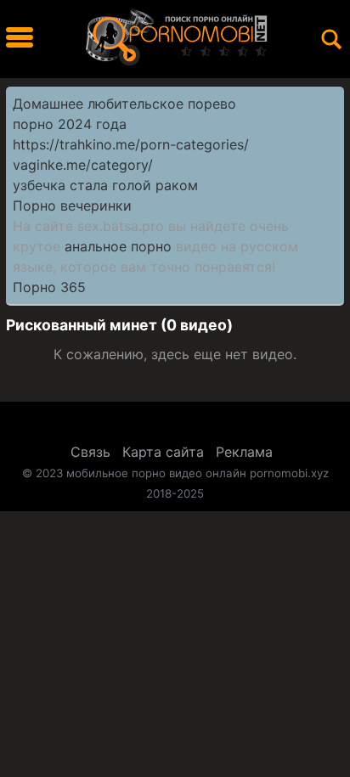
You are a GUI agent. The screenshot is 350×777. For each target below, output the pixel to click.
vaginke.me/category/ (83, 164)
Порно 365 (49, 287)
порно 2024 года (70, 123)
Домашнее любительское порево (124, 103)
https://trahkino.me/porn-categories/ (131, 144)
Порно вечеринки (72, 205)
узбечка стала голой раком (105, 185)
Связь (90, 451)
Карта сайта (163, 451)
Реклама (244, 451)
